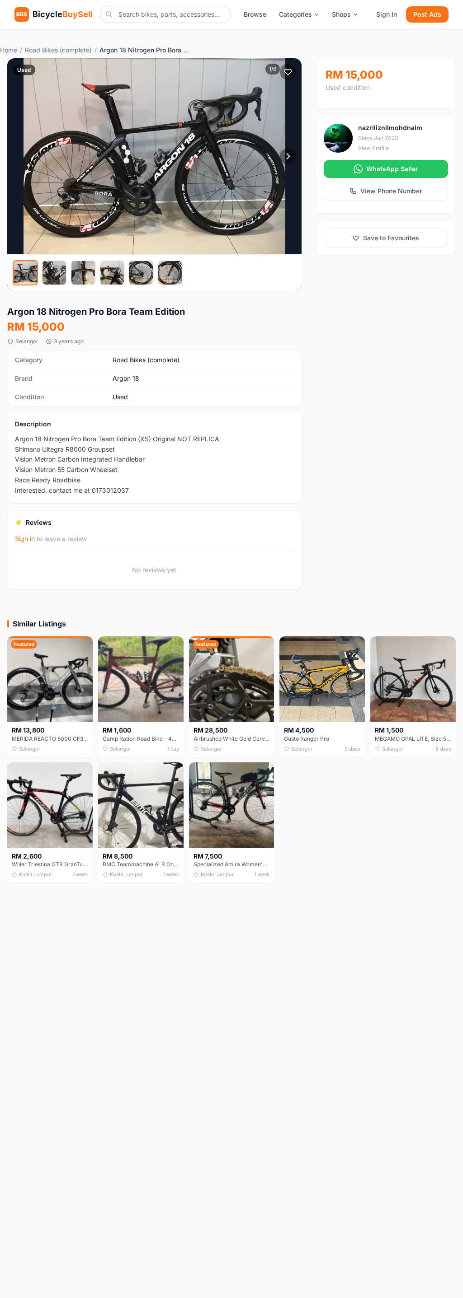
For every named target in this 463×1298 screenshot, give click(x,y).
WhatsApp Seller (392, 169)
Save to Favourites (391, 238)
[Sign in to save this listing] (288, 72)
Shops (341, 14)
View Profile (373, 148)
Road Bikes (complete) (58, 50)
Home (8, 50)
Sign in (25, 538)
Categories (295, 14)
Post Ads (427, 14)
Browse (255, 14)
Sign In (386, 14)
